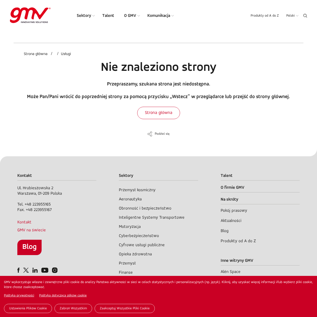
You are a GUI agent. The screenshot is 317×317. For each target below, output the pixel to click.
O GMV (130, 16)
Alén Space (230, 272)
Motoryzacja (130, 227)
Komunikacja (158, 16)
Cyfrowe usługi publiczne (142, 245)
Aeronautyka (130, 199)
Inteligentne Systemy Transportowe (152, 217)
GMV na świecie (31, 230)
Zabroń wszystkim (73, 308)
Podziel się (162, 133)
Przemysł (127, 263)
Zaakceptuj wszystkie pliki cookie (125, 308)
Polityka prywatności (19, 295)
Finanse (126, 272)
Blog (29, 247)
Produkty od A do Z (265, 16)
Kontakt (24, 222)
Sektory (84, 16)
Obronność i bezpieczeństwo (145, 208)
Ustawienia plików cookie (28, 308)
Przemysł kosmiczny (137, 190)
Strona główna (36, 54)
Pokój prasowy (234, 211)
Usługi (66, 54)
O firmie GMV (232, 187)
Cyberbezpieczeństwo (139, 236)
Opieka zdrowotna (135, 254)
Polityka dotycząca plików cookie (63, 295)
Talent (108, 16)
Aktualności (231, 221)
